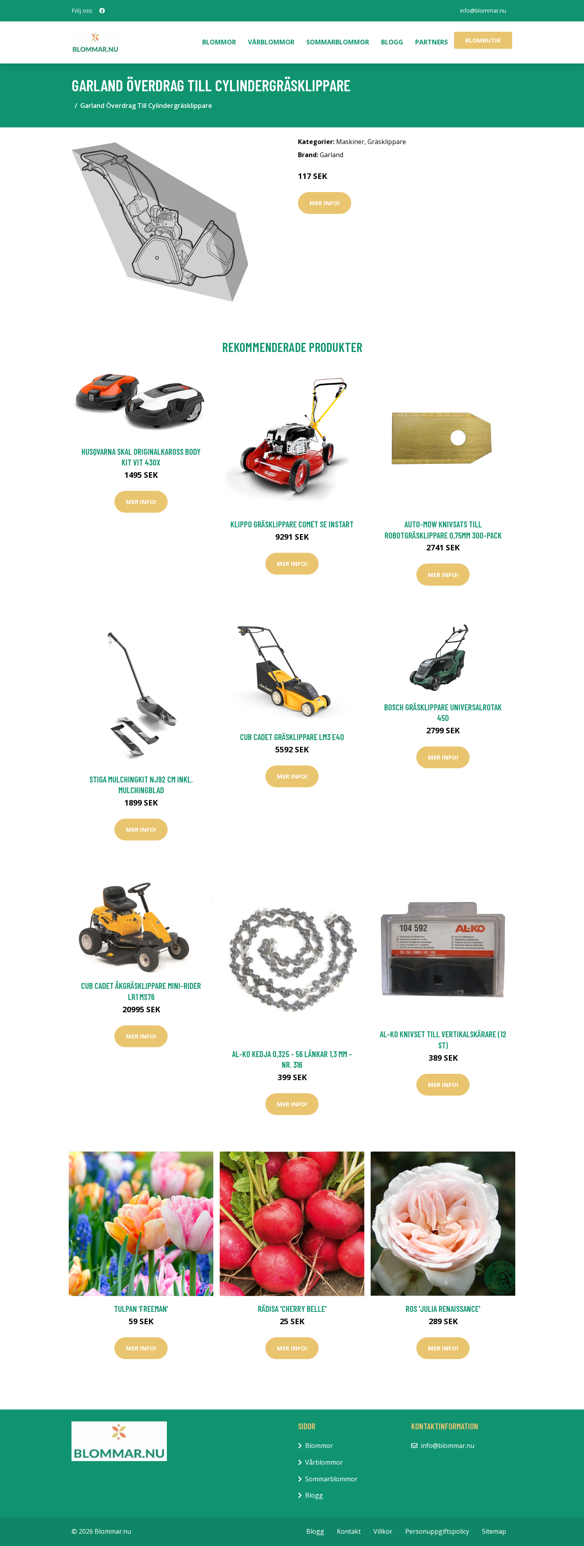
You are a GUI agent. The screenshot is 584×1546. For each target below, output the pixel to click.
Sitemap (494, 1531)
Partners (431, 42)
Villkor (383, 1531)
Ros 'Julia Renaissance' (443, 1308)
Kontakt (349, 1531)
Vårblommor (271, 42)
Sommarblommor (337, 42)
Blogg (392, 42)
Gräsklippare (386, 141)
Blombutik (483, 40)
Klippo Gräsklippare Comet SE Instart (292, 524)
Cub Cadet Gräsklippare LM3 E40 (292, 737)
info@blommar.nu (483, 10)
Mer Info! (324, 203)
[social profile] (102, 10)
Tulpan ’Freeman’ (141, 1308)
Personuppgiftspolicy (437, 1531)
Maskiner (350, 141)
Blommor (219, 42)
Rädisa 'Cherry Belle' (292, 1308)
